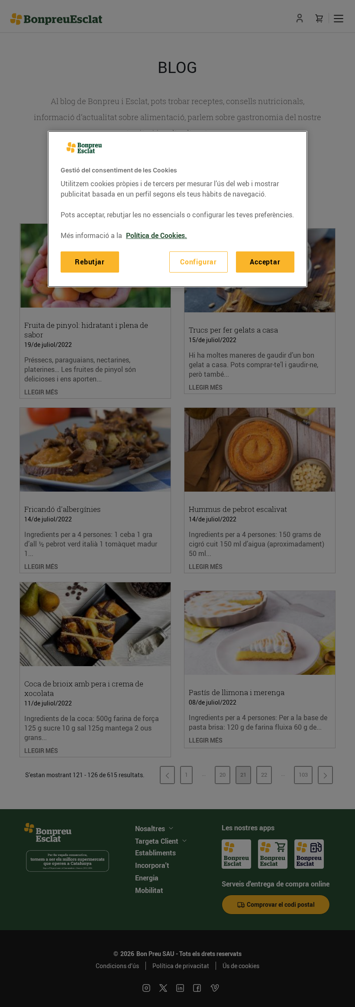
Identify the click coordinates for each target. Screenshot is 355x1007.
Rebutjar (89, 262)
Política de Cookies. (156, 235)
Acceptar (265, 262)
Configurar (198, 262)
